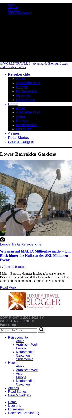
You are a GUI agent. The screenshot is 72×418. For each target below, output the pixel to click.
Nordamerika (25, 352)
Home (11, 4)
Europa (5, 244)
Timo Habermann (15, 266)
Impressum (14, 10)
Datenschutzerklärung (20, 13)
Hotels (12, 362)
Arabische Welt (27, 344)
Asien (20, 373)
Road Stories (17, 391)
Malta (16, 244)
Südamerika (24, 359)
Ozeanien (23, 355)
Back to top (8, 325)
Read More (8, 287)
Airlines (13, 388)
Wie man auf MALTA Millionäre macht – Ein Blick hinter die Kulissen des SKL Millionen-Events (35, 255)
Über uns (13, 7)
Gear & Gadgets (19, 395)
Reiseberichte (31, 244)
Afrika (20, 341)
